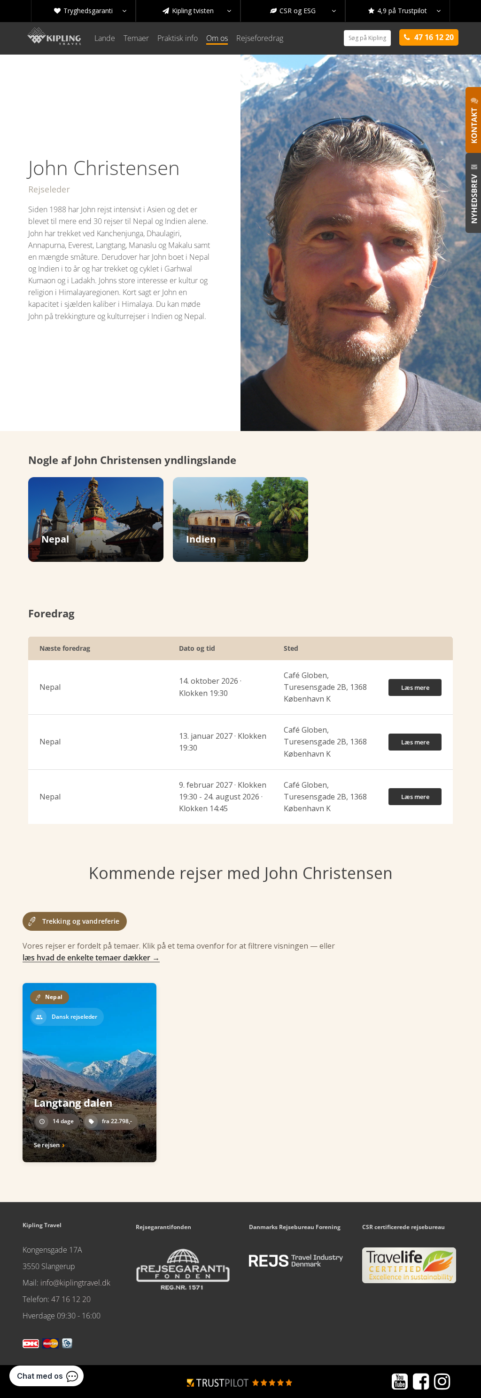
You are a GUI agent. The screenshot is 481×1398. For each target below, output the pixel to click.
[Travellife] (409, 1269)
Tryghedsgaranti (90, 10)
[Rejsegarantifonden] (183, 1272)
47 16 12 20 (71, 1299)
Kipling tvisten (197, 10)
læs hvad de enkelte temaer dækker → (91, 957)
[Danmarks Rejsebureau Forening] (296, 1260)
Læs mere (415, 687)
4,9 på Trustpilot (404, 10)
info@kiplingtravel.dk (75, 1283)
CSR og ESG (303, 10)
